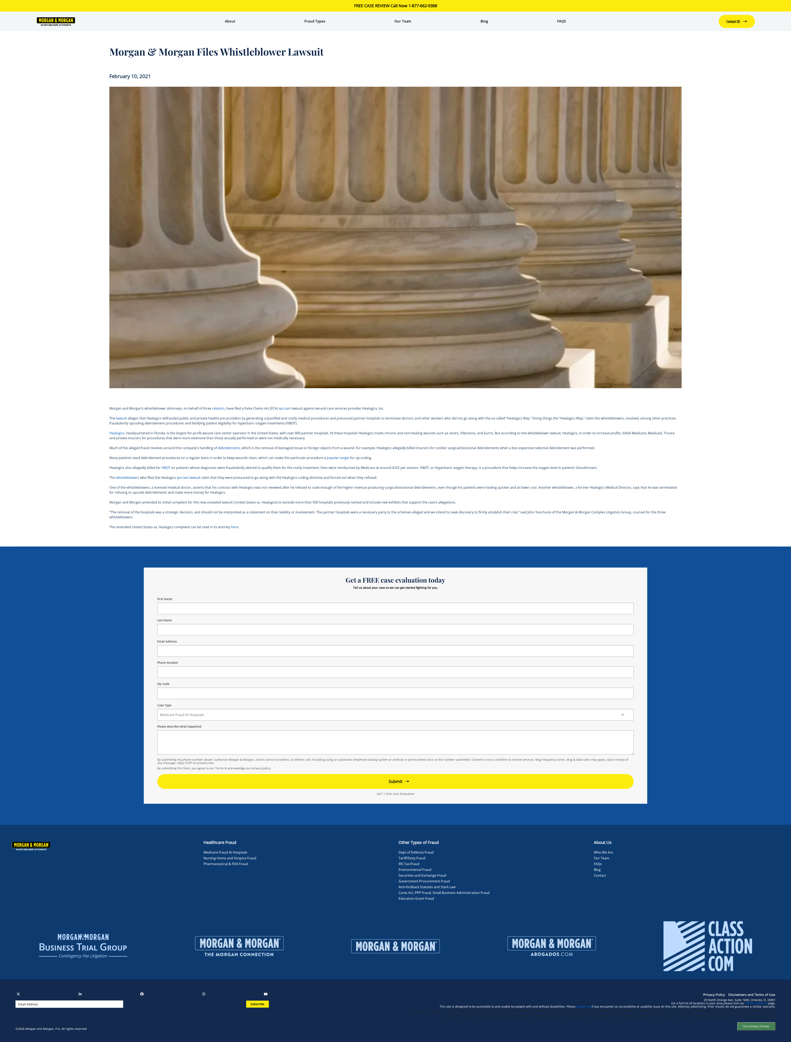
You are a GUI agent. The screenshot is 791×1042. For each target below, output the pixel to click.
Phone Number (167, 663)
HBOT (165, 467)
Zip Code (163, 684)
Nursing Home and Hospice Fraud (230, 858)
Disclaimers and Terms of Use (751, 995)
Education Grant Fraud (416, 898)
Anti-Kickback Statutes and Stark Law (427, 887)
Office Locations (756, 1003)
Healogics (116, 433)
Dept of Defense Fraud (416, 852)
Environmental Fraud (415, 869)
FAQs (598, 864)
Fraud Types (314, 21)
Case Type (164, 705)
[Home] (96, 21)
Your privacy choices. (756, 1026)
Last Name (164, 620)
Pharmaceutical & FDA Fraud (226, 864)
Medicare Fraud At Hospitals (225, 852)
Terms (219, 768)
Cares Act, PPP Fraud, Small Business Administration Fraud (444, 892)
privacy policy (261, 768)
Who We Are (603, 852)
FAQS (561, 21)
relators (218, 408)
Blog (484, 21)
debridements (229, 448)
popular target (338, 458)
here (234, 527)
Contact (600, 875)
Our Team (402, 21)
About (230, 21)
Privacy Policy (714, 995)
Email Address (167, 641)
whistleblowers (127, 477)
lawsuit (121, 418)
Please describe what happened (179, 726)
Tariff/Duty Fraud (412, 858)
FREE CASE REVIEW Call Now (395, 5)
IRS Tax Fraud (409, 864)
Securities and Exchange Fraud (422, 875)
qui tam (285, 408)
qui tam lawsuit (188, 477)
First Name (164, 599)
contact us (583, 1006)
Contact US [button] (733, 21)
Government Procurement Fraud (424, 881)
